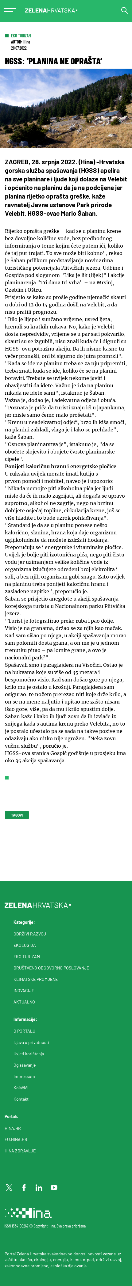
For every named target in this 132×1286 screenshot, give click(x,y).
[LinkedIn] (39, 1187)
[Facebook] (24, 1187)
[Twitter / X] (9, 1187)
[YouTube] (54, 1187)
